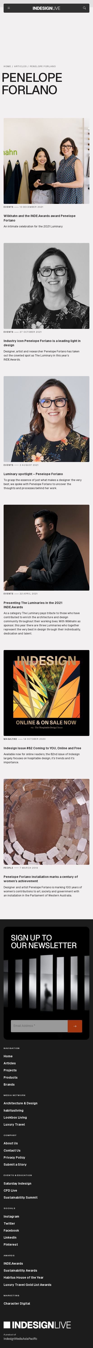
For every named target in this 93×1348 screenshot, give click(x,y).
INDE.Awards (13, 1263)
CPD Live (10, 1190)
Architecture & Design (20, 1103)
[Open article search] (84, 8)
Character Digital (17, 1303)
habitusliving (13, 1110)
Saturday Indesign (17, 1183)
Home (8, 1056)
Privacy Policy (14, 1157)
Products (11, 1077)
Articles (10, 1063)
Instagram (11, 1216)
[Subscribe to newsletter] (75, 1026)
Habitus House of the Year (24, 1277)
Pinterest (11, 1244)
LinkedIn (10, 1237)
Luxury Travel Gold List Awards (27, 1285)
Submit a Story (15, 1164)
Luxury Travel (14, 1124)
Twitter (9, 1223)
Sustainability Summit (20, 1197)
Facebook (11, 1230)
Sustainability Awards (20, 1270)
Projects (10, 1070)
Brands (9, 1084)
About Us (11, 1143)
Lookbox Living (15, 1117)
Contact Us (12, 1150)
